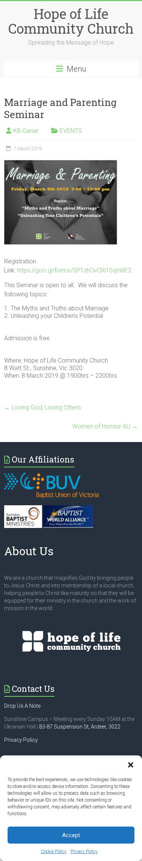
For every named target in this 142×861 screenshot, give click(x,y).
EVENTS (71, 130)
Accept (71, 835)
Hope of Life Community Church (71, 21)
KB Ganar (25, 130)
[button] (130, 765)
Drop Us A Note (22, 706)
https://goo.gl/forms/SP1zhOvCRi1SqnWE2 (74, 270)
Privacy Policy (84, 851)
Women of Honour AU (105, 426)
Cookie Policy (54, 851)
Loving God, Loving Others (42, 407)
